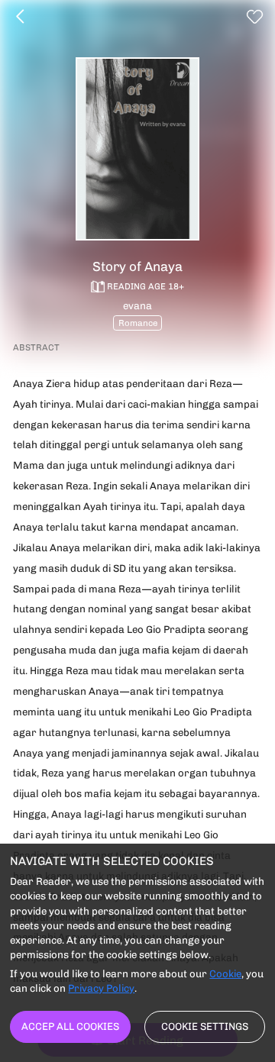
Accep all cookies (70, 1026)
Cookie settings (204, 1026)
